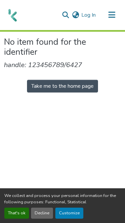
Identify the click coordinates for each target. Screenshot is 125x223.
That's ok (16, 213)
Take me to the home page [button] (62, 86)
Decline (42, 213)
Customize (69, 213)
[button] (12, 15)
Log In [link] (88, 15)
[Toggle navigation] (111, 15)
